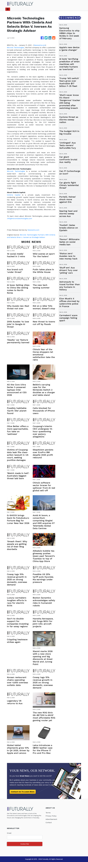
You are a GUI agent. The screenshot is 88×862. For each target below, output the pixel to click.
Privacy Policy (51, 816)
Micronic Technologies (15, 48)
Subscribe (24, 844)
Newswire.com (40, 45)
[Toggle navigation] (7, 9)
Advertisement (51, 819)
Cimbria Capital (13, 195)
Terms (48, 813)
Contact (49, 823)
